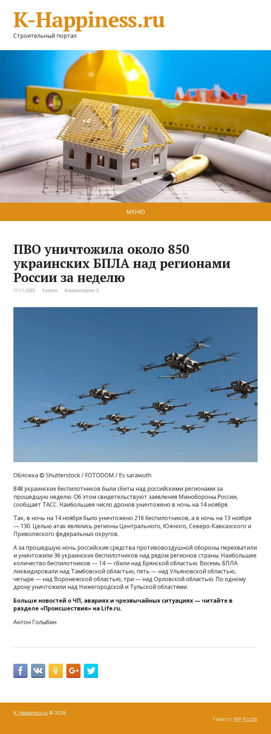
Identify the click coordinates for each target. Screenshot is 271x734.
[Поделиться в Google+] (73, 671)
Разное (50, 290)
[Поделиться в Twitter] (91, 671)
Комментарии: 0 (82, 290)
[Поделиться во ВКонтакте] (38, 671)
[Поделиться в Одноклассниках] (56, 671)
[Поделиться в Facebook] (20, 671)
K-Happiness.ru (88, 19)
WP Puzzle (246, 719)
